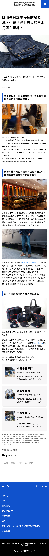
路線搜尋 (6, 531)
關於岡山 (6, 495)
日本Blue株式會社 (29, 262)
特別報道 (6, 505)
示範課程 (6, 516)
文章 (4, 500)
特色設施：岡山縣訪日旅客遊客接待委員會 (21, 526)
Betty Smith (38, 343)
